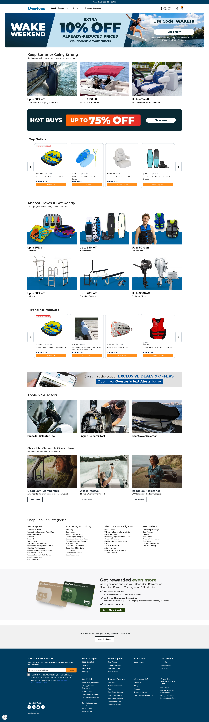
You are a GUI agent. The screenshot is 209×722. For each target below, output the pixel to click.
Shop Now (174, 31)
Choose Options (122, 185)
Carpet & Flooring (149, 546)
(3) (81, 182)
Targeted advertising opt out (89, 704)
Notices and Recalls (115, 686)
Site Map (85, 671)
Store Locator (139, 662)
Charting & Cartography (112, 539)
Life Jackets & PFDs (34, 553)
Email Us (85, 665)
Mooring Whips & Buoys (74, 534)
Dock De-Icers (71, 550)
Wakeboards (32, 541)
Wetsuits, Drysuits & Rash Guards (39, 555)
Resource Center (114, 705)
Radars (107, 543)
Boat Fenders (71, 532)
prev (30, 166)
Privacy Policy (87, 691)
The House (164, 668)
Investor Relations (140, 692)
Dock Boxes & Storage (74, 553)
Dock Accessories (72, 555)
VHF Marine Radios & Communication (117, 532)
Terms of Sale (87, 708)
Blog (136, 686)
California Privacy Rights (90, 694)
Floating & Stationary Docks (76, 541)
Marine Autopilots (110, 534)
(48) (81, 352)
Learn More (164, 687)
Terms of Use (87, 712)
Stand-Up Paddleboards (36, 548)
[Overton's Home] (36, 8)
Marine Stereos (109, 530)
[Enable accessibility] (4, 717)
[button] (59, 8)
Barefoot (30, 539)
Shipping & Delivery (115, 665)
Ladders (146, 534)
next (178, 166)
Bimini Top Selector (115, 695)
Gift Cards (111, 683)
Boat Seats (147, 541)
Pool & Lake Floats (34, 534)
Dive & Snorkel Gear (34, 557)
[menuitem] (59, 8)
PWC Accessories (33, 559)
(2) (117, 352)
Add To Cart (51, 185)
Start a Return (113, 671)
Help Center (86, 668)
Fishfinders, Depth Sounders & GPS (117, 536)
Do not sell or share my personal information (90, 699)
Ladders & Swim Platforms (75, 546)
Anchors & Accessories (151, 539)
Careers (137, 689)
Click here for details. (177, 40)
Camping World (165, 665)
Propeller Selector (114, 702)
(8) (152, 352)
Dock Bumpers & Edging (74, 536)
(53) (46, 182)
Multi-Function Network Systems (115, 541)
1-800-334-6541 (88, 662)
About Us (137, 683)
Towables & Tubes (34, 530)
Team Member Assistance (143, 695)
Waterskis (30, 536)
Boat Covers (147, 536)
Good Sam (164, 662)
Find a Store (167, 9)
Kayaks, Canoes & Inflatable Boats (39, 550)
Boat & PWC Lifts (72, 543)
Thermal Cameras (110, 553)
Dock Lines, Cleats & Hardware (77, 539)
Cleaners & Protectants (151, 543)
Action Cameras (110, 548)
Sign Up (71, 670)
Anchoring (69, 530)
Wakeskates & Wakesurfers (37, 543)
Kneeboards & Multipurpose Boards (40, 546)
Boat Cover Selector (115, 692)
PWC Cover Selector (115, 698)
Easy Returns (112, 662)
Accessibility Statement (90, 683)
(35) (117, 182)
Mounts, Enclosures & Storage (115, 550)
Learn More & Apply (112, 610)
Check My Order (114, 668)
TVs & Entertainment (111, 546)
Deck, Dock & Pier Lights (75, 548)
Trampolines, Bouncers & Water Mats (40, 532)
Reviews (111, 689)
